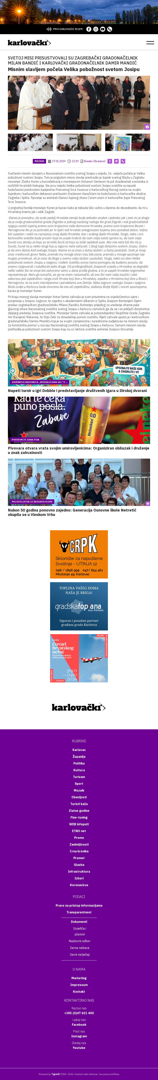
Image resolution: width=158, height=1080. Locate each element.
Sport (79, 784)
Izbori (79, 878)
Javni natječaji (80, 954)
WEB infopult (79, 824)
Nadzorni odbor (79, 941)
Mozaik (39, 161)
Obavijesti (79, 797)
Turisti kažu (79, 804)
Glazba (79, 865)
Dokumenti (79, 922)
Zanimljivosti (79, 844)
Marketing (79, 978)
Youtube (79, 1048)
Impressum (79, 985)
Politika (79, 763)
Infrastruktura (79, 871)
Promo (79, 838)
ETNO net (79, 831)
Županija (79, 756)
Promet (79, 858)
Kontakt (79, 991)
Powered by (49, 1074)
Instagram (79, 1036)
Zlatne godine (79, 811)
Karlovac (79, 750)
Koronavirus (79, 885)
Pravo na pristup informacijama (79, 905)
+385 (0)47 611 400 (79, 1013)
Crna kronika (79, 851)
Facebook (79, 1025)
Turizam (79, 777)
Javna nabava (79, 948)
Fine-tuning (79, 817)
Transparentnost (79, 912)
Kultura (79, 770)
